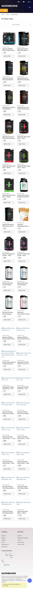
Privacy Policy (20, 544)
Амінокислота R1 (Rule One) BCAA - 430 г (8, 78)
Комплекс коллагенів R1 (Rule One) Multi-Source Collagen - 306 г (23, 313)
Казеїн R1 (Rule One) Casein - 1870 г (8, 254)
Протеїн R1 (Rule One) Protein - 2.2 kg (8, 437)
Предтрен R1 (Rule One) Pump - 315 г (8, 387)
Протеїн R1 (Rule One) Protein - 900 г (23, 462)
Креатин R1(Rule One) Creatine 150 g (8, 49)
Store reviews (20, 542)
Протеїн (4, 535)
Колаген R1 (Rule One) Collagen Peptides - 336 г (22, 283)
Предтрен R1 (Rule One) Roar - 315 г (23, 387)
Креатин (4, 540)
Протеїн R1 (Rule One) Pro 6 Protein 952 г (23, 412)
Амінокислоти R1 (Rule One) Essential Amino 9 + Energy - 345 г (23, 78)
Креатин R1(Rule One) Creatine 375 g (8, 338)
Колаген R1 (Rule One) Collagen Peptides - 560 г (7, 313)
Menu (5, 10)
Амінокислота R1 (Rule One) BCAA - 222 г (23, 49)
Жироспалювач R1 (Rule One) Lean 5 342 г (8, 225)
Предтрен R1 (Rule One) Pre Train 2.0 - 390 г (23, 363)
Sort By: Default (16, 24)
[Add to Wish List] (14, 31)
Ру (25, 1)
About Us (19, 535)
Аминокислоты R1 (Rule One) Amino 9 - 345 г (23, 108)
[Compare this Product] (11, 31)
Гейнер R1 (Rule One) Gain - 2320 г (23, 137)
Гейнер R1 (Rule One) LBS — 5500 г (8, 195)
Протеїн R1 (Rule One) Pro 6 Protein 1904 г (8, 412)
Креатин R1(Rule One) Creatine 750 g (23, 338)
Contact (19, 540)
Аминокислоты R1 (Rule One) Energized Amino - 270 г (8, 137)
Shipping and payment (22, 538)
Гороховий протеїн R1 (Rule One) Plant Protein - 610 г (23, 196)
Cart (30, 7)
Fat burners (4, 546)
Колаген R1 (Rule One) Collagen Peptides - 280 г (7, 283)
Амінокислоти (5, 544)
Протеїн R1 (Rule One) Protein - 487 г (8, 462)
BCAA (3, 542)
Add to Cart (7, 56)
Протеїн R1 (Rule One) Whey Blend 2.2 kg (8, 487)
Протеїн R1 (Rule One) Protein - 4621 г (23, 437)
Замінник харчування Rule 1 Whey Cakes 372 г (23, 225)
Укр (30, 1)
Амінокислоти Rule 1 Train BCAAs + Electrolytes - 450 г (8, 108)
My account (1, 2)
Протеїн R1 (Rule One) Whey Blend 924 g (7, 512)
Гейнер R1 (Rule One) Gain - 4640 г (8, 166)
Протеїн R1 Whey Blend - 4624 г (22, 512)
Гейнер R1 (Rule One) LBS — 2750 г (23, 166)
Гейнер (3, 538)
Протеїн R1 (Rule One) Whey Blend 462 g (22, 487)
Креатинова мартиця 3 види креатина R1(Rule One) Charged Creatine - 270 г (9, 363)
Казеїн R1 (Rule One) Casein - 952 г (23, 254)
